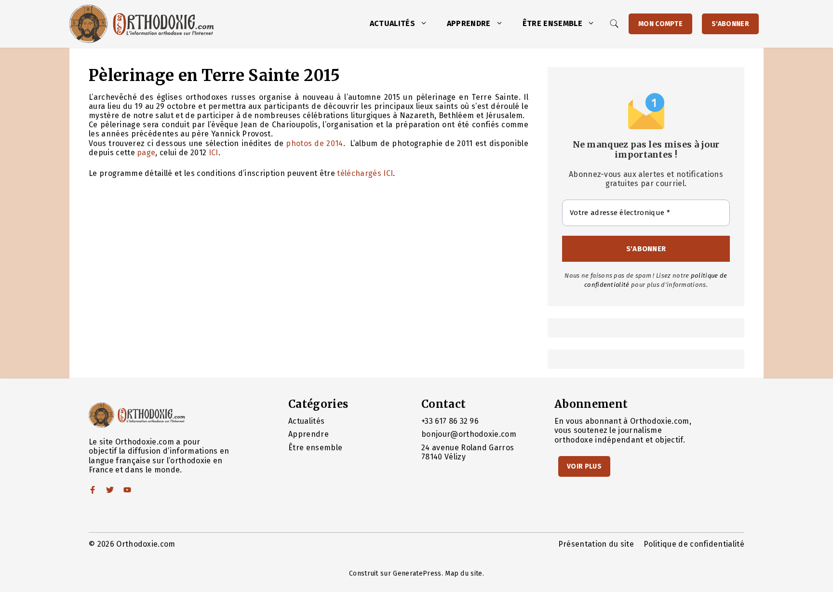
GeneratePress (417, 573)
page (146, 152)
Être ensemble (552, 23)
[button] (426, 23)
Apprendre (469, 23)
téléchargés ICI (365, 173)
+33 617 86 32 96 (450, 421)
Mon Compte (660, 24)
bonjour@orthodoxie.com (468, 434)
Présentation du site (596, 544)
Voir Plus (584, 466)
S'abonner (730, 24)
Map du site (464, 573)
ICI (213, 152)
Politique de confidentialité (694, 544)
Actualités (392, 23)
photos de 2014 (314, 143)
